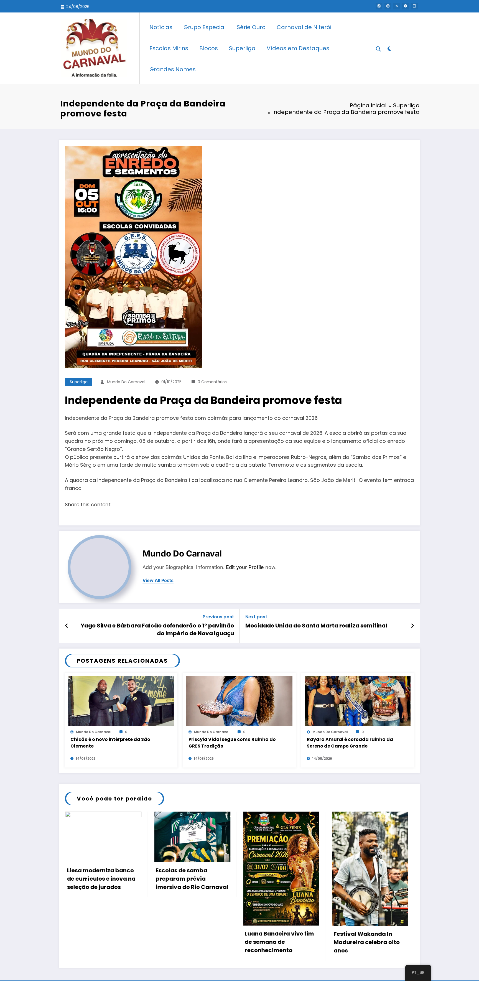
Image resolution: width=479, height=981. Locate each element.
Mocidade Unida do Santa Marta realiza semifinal (316, 625)
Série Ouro (251, 27)
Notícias (160, 27)
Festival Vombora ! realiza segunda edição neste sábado (400, 870)
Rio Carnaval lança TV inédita (310, 874)
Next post (256, 616)
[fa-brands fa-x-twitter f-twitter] (396, 6)
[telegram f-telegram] (405, 6)
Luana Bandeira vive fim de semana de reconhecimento (135, 942)
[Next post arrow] (412, 625)
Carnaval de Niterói (304, 27)
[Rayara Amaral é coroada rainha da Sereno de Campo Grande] (358, 701)
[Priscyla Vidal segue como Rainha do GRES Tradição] (239, 701)
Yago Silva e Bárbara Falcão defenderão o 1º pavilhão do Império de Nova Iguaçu (157, 629)
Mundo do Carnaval (126, 382)
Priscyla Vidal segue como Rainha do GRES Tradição (232, 742)
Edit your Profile (245, 567)
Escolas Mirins (168, 48)
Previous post (218, 616)
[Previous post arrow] (66, 625)
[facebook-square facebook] (379, 6)
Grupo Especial (205, 27)
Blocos (208, 48)
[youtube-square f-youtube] (414, 6)
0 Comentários (212, 382)
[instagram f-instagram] (387, 6)
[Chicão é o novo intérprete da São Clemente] (121, 701)
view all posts (158, 580)
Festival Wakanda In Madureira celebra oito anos (222, 942)
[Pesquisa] (378, 48)
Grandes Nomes (172, 69)
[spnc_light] (389, 48)
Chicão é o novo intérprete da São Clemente (110, 742)
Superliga (242, 48)
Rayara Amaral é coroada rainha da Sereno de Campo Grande (350, 742)
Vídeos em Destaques (298, 48)
